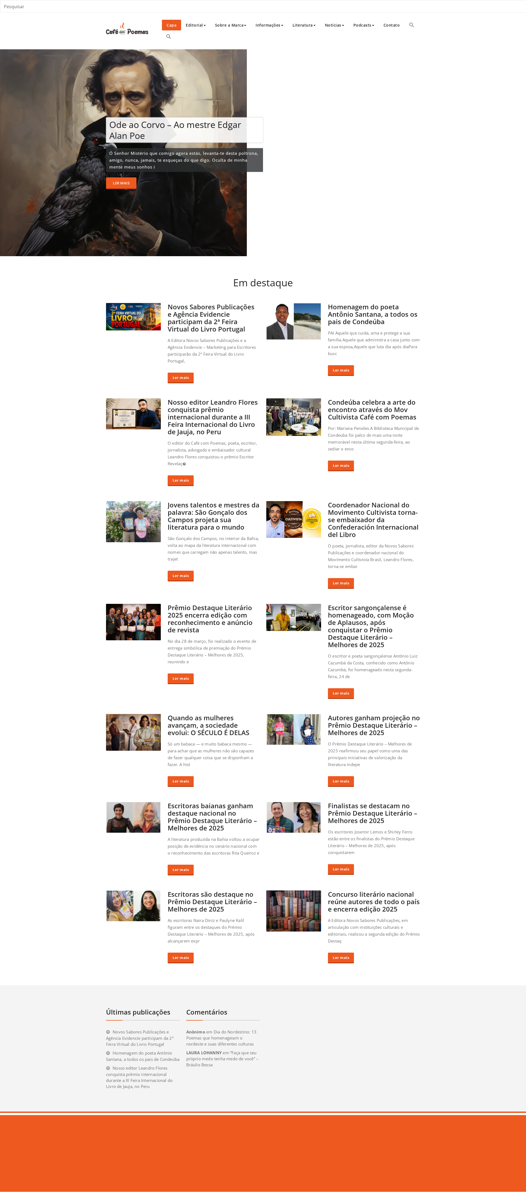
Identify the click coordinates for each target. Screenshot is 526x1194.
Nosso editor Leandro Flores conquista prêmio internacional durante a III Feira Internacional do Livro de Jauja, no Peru (213, 417)
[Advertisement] (165, 1153)
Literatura (303, 25)
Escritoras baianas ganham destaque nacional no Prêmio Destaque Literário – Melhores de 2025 (212, 816)
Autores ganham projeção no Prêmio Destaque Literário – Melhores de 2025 (374, 725)
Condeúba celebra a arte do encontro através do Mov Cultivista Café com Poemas (372, 409)
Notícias (333, 25)
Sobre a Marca (229, 25)
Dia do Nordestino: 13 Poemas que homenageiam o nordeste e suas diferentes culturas (221, 1038)
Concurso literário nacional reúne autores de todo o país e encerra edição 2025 (374, 901)
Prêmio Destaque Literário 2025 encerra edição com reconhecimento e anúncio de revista (210, 618)
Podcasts (362, 25)
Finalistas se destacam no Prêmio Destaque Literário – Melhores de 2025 (372, 813)
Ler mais (121, 182)
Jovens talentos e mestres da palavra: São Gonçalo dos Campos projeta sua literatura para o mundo (213, 516)
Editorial (194, 25)
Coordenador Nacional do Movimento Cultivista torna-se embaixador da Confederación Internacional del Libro (373, 519)
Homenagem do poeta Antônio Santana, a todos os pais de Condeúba (373, 314)
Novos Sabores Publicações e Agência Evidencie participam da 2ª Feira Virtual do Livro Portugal (211, 317)
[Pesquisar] (168, 36)
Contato (392, 25)
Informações (268, 25)
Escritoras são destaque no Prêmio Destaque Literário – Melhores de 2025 (212, 901)
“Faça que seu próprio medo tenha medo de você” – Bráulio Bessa (222, 1058)
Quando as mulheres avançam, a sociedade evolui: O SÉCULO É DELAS (208, 725)
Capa (171, 25)
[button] (411, 25)
